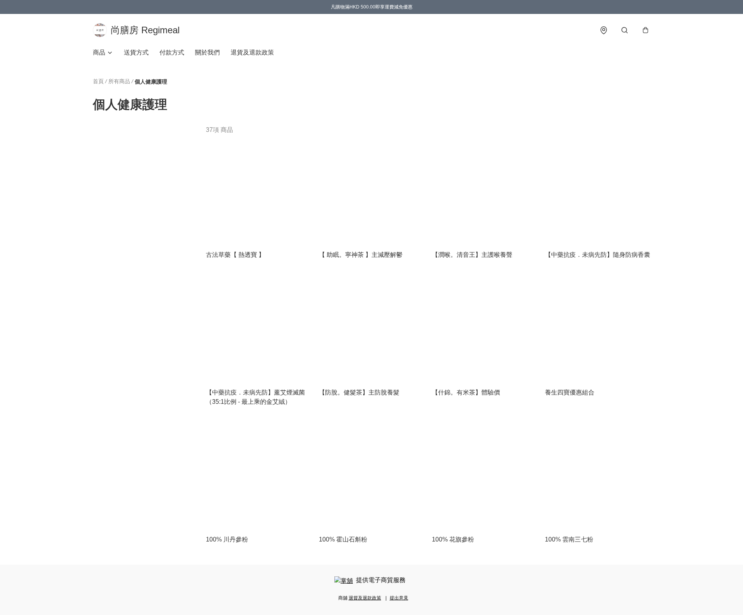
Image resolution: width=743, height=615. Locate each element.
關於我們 (207, 52)
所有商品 (119, 81)
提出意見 (399, 598)
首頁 (98, 81)
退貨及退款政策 (252, 52)
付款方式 (171, 52)
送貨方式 (136, 52)
